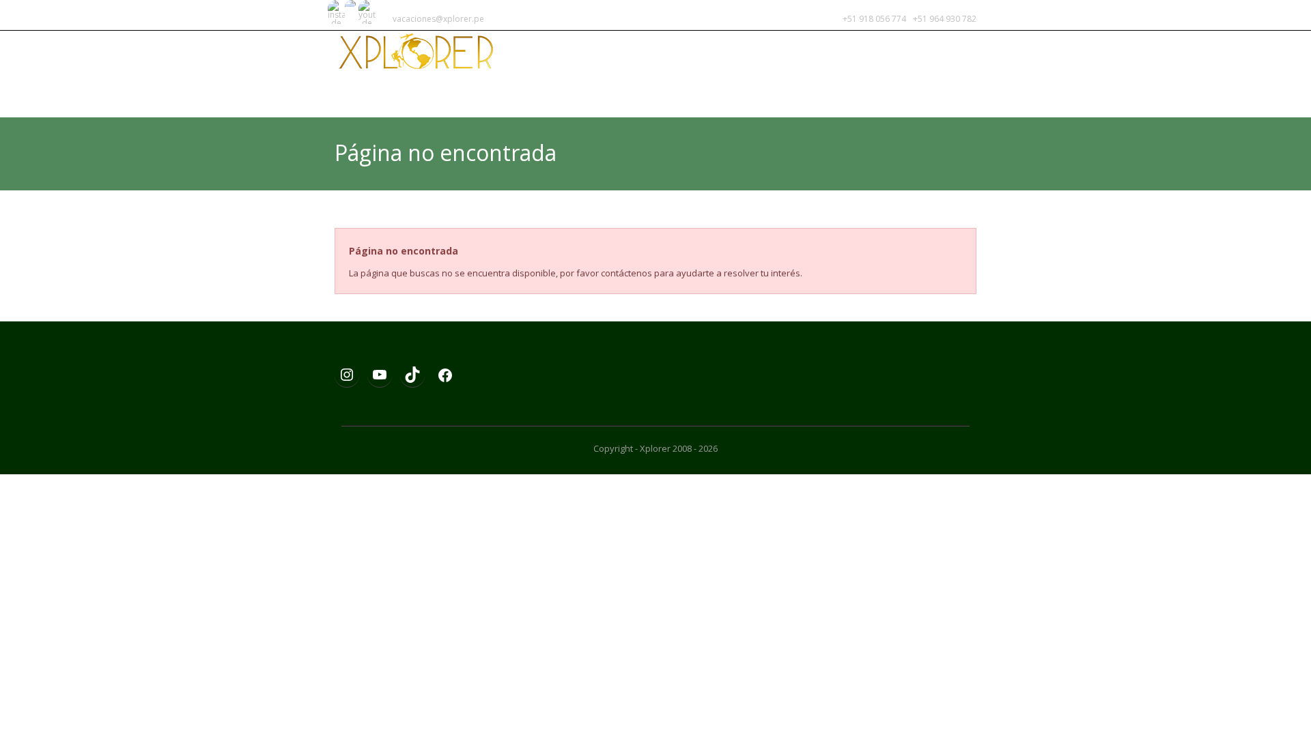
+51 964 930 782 (944, 19)
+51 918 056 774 (875, 19)
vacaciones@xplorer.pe (438, 19)
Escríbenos (939, 93)
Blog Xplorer (785, 93)
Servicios (708, 93)
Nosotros (865, 93)
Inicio (534, 93)
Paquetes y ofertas (617, 93)
